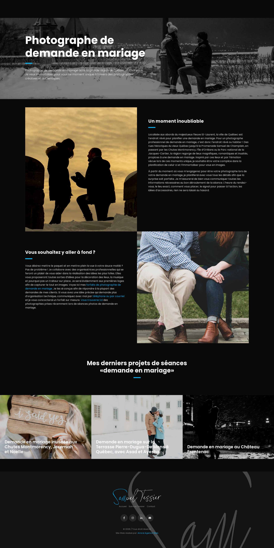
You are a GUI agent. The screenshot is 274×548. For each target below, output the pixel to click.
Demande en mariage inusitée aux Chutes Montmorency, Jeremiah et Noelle (41, 447)
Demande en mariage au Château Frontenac (223, 449)
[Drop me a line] (149, 518)
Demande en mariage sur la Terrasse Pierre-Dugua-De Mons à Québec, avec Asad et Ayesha (132, 447)
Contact (151, 506)
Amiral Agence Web (148, 533)
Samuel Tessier (137, 506)
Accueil (123, 506)
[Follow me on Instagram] (132, 518)
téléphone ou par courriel (108, 296)
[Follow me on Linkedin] (141, 518)
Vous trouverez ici (92, 300)
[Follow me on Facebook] (124, 518)
